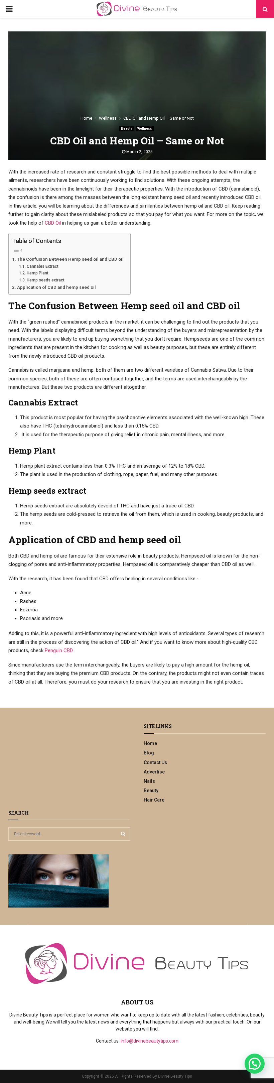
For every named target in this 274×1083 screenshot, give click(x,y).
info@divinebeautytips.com (149, 1041)
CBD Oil (53, 223)
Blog (149, 752)
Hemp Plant (37, 273)
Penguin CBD (59, 650)
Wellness (144, 128)
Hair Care (154, 800)
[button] (255, 1064)
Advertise (154, 771)
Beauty (126, 128)
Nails (149, 781)
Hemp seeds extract (45, 280)
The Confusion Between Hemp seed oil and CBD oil (70, 259)
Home (150, 743)
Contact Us (155, 762)
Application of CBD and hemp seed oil (56, 287)
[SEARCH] (123, 833)
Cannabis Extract (42, 266)
